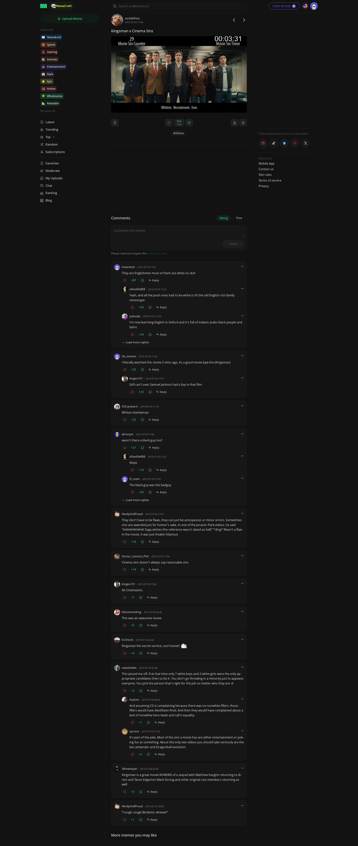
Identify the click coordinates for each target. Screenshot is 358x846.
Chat (48, 185)
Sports (48, 44)
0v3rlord (127, 640)
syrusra (134, 731)
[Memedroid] (43, 6)
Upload (71, 18)
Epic (47, 81)
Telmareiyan (129, 769)
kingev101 (136, 378)
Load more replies (137, 342)
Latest (49, 122)
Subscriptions (55, 152)
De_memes (129, 356)
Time (239, 218)
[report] (234, 122)
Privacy (264, 186)
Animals (49, 59)
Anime (48, 88)
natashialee (129, 667)
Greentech (128, 267)
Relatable (50, 103)
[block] (243, 122)
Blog (48, 200)
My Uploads (53, 178)
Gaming (49, 52)
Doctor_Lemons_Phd (135, 556)
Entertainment (53, 66)
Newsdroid (51, 37)
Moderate (52, 170)
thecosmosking (131, 612)
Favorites (52, 163)
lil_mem (134, 479)
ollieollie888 (137, 289)
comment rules (157, 253)
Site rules (265, 175)
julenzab (135, 316)
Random (51, 144)
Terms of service (270, 180)
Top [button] (48, 137)
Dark (47, 74)
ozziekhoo (132, 18)
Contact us (266, 169)
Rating (224, 218)
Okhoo (179, 133)
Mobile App (266, 163)
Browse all (47, 111)
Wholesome (52, 96)
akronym (127, 434)
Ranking (51, 193)
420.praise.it (130, 406)
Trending (51, 129)
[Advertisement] (287, 70)
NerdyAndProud (132, 514)
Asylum (134, 699)
